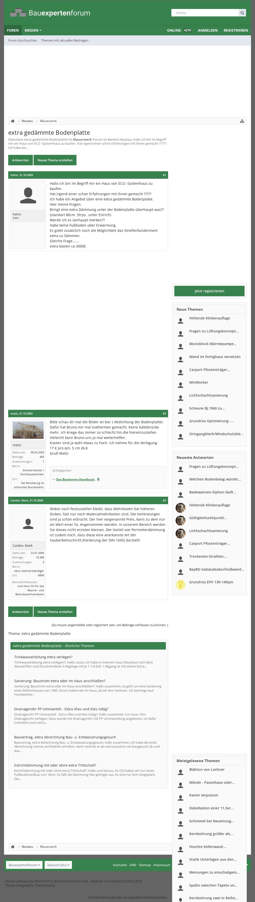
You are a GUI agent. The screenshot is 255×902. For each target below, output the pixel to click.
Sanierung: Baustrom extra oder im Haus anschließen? (59, 680)
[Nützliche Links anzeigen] (242, 121)
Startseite (120, 865)
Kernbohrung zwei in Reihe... (213, 898)
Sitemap (145, 865)
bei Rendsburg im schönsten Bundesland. (29, 485)
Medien (31, 30)
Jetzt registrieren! (209, 291)
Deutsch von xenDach (116, 881)
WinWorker (198, 382)
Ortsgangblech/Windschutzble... (216, 433)
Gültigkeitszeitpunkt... (208, 517)
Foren (13, 30)
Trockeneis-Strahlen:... (208, 556)
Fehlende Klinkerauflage (209, 318)
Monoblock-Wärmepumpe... (213, 343)
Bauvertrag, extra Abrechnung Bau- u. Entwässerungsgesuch (65, 737)
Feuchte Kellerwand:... (208, 846)
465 (42, 457)
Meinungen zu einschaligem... (214, 872)
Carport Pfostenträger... (209, 369)
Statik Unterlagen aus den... (213, 859)
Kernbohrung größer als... (211, 833)
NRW (41, 575)
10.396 (40, 557)
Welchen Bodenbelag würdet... (215, 479)
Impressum (161, 865)
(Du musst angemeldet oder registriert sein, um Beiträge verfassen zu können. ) (110, 625)
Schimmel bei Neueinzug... (211, 821)
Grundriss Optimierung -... (211, 421)
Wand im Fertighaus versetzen (215, 356)
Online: (179, 30)
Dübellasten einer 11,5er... (211, 808)
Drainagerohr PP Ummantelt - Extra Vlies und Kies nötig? (61, 709)
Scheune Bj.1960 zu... (207, 408)
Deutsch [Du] (56, 865)
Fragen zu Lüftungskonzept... (214, 331)
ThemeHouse (45, 885)
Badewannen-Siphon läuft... (212, 492)
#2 (164, 413)
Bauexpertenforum (23, 865)
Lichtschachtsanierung (208, 395)
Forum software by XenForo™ (46, 881)
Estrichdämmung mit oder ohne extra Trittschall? (55, 765)
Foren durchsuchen (22, 40)
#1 (164, 175)
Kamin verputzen (203, 795)
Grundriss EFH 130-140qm (211, 582)
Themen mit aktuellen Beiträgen (64, 40)
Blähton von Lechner (207, 769)
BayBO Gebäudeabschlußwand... (216, 569)
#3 (164, 500)
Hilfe (132, 865)
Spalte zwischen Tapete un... (213, 885)
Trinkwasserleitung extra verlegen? (43, 657)
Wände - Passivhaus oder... (212, 782)
